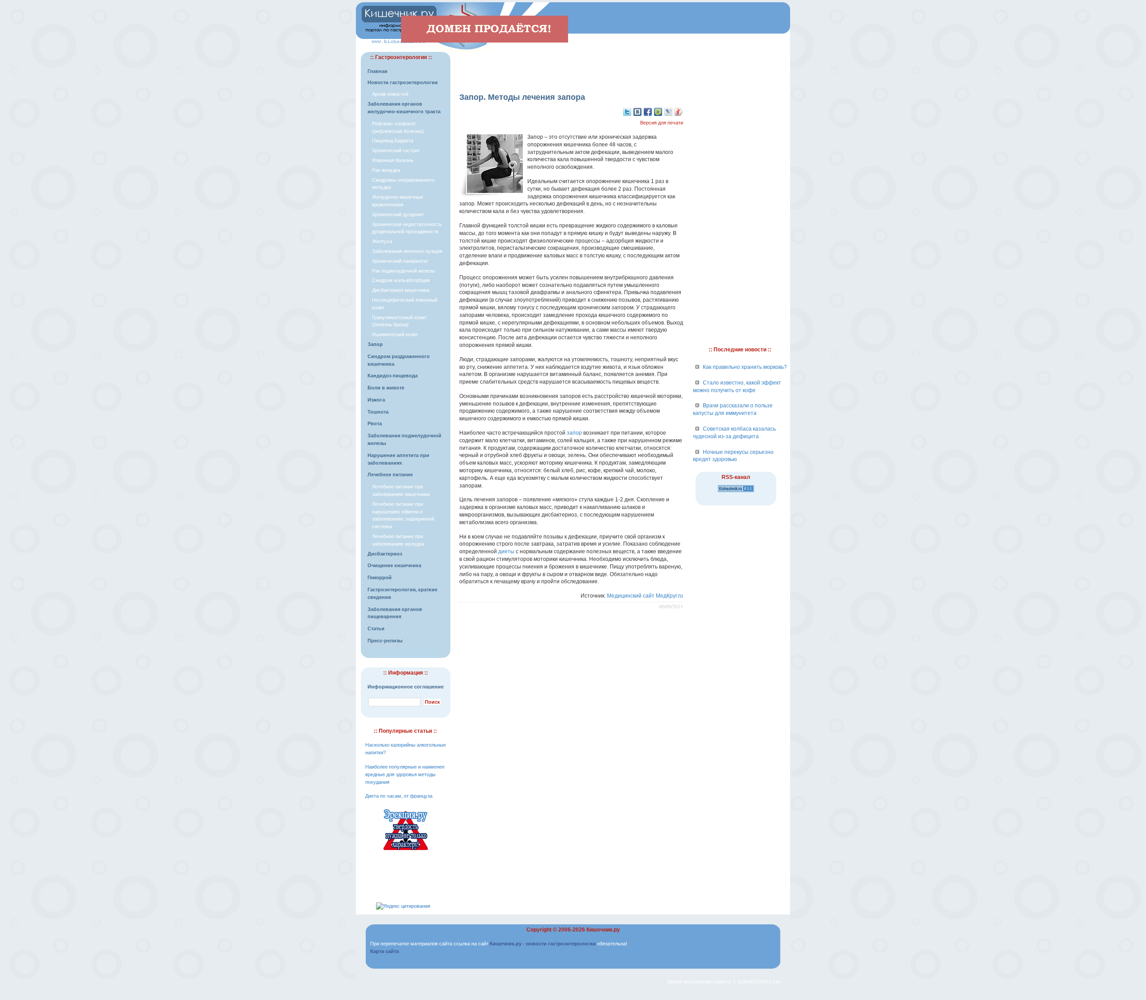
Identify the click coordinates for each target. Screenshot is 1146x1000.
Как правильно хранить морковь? (745, 367)
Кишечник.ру (603, 930)
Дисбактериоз (385, 553)
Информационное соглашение (406, 686)
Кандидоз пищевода (393, 375)
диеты (506, 551)
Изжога (376, 399)
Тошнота (378, 412)
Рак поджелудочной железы (403, 271)
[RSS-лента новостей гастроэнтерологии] (736, 492)
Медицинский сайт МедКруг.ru (645, 596)
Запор (375, 344)
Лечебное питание (390, 474)
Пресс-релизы (385, 640)
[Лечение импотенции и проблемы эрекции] (405, 851)
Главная (377, 71)
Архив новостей (390, 94)
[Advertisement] (571, 65)
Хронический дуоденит (398, 214)
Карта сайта (384, 951)
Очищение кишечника (394, 565)
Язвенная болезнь (393, 160)
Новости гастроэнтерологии (403, 82)
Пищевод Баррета (392, 140)
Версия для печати (661, 122)
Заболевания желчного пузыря (407, 251)
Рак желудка (386, 170)
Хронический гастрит (396, 150)
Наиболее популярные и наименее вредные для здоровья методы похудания (405, 774)
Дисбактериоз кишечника (400, 290)
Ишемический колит (395, 334)
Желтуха (382, 241)
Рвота (375, 423)
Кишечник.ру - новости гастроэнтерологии (543, 943)
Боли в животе (386, 387)
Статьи (376, 628)
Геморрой (380, 577)
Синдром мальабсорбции (401, 280)
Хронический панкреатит (400, 261)
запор (574, 433)
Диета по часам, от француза (398, 796)
